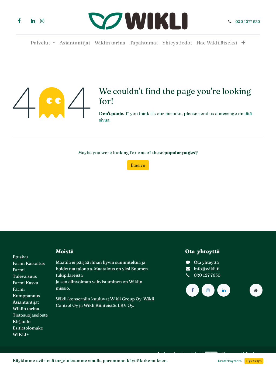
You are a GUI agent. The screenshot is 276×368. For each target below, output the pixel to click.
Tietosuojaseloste (30, 315)
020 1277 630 (247, 21)
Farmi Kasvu (25, 283)
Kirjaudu (22, 321)
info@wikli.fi (207, 269)
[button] (243, 42)
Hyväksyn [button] (254, 361)
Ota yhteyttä (206, 262)
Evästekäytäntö (230, 361)
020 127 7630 (207, 275)
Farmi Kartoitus (29, 263)
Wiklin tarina (26, 308)
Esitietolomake (28, 328)
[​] (192, 290)
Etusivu (138, 165)
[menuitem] (74, 42)
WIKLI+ (21, 334)
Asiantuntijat (26, 302)
